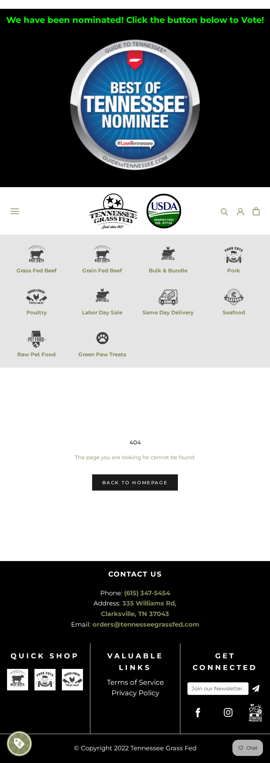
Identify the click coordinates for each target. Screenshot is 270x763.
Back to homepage (135, 482)
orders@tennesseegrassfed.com (145, 624)
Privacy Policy (135, 693)
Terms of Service (135, 682)
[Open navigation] (15, 211)
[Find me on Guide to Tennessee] (135, 34)
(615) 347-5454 (147, 593)
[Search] (224, 211)
